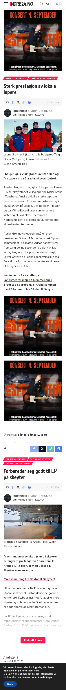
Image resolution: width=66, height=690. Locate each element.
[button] (7, 4)
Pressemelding (20, 110)
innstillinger (45, 677)
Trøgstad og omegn (42, 78)
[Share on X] (18, 102)
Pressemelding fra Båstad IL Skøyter (29, 579)
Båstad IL (33, 434)
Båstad (22, 434)
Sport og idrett (16, 78)
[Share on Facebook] (12, 102)
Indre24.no (21, 4)
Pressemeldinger (16, 459)
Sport (44, 434)
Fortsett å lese (33, 640)
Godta (10, 684)
